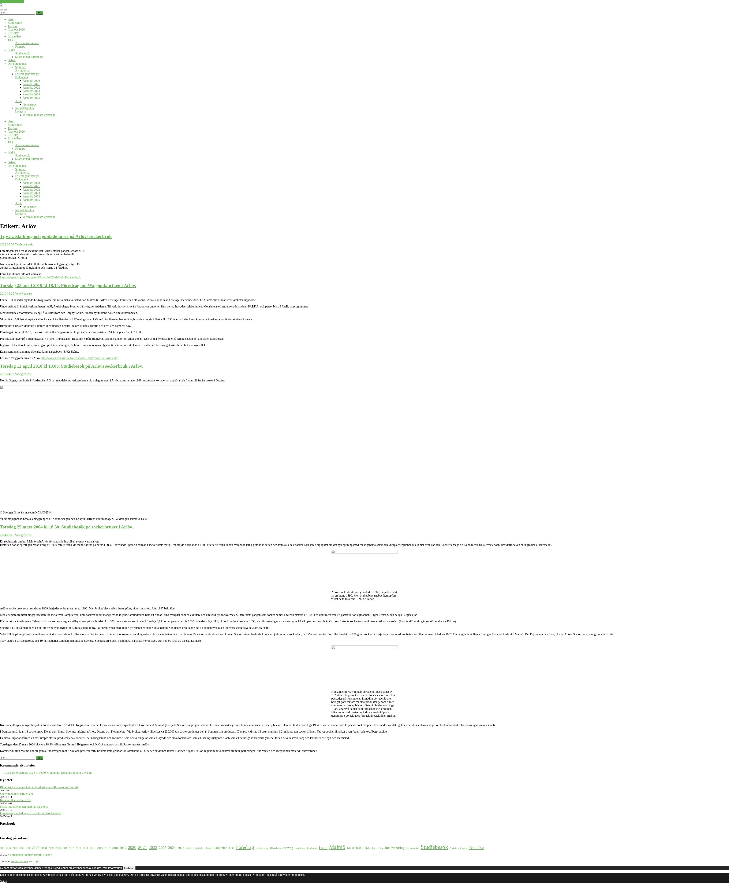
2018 (115, 847)
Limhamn (312, 848)
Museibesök (355, 848)
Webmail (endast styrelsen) (39, 114)
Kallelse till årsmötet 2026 (15, 800)
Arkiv (18, 101)
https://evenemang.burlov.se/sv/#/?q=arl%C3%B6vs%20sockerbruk (40, 277)
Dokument (21, 77)
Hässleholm (275, 848)
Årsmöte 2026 (16, 29)
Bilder (11, 50)
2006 (28, 848)
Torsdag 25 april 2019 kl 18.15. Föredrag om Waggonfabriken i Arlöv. (68, 285)
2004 (15, 848)
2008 (44, 848)
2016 (100, 847)
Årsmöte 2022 (31, 87)
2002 (2, 848)
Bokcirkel (199, 847)
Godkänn (129, 868)
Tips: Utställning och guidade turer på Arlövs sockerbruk (56, 236)
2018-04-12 (7, 374)
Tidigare (12, 26)
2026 (189, 847)
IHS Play (13, 33)
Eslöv (209, 848)
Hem (10, 19)
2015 (92, 848)
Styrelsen (20, 67)
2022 (153, 847)
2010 (58, 848)
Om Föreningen (17, 63)
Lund (323, 847)
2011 (64, 848)
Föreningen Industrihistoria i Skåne (31, 854)
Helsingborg (262, 848)
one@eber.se (24, 293)
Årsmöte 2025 (31, 97)
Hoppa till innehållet (12, 1)
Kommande (15, 22)
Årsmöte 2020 (31, 80)
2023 (162, 848)
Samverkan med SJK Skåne (16, 793)
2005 (21, 848)
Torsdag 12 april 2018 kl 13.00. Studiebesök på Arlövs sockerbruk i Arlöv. (71, 366)
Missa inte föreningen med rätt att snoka (24, 806)
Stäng (3, 881)
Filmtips (20, 46)
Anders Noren (19, 861)
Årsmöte (476, 847)
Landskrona (300, 848)
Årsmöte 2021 (31, 84)
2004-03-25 (7, 535)
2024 (172, 848)
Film (231, 847)
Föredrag (245, 847)
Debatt (12, 60)
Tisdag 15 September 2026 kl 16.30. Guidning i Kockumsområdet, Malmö (47, 772)
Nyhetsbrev (30, 104)
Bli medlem (14, 36)
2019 (122, 848)
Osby (381, 848)
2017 (107, 847)
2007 (35, 848)
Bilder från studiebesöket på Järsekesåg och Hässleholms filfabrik (39, 787)
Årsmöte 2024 (31, 94)
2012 (71, 848)
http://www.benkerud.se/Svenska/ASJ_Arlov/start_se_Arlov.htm (79, 358)
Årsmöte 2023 (31, 91)
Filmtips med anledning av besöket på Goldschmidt (30, 813)
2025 (181, 848)
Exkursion (220, 848)
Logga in (20, 111)
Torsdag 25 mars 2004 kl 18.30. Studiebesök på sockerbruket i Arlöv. (66, 526)
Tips (10, 39)
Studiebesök (22, 53)
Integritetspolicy (24, 108)
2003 (8, 848)
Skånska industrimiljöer (29, 56)
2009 (51, 848)
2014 (85, 848)
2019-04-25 (7, 293)
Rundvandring (394, 848)
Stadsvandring (412, 848)
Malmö (337, 847)
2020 (132, 847)
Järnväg (287, 848)
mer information (112, 867)
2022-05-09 (7, 244)
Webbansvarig (24, 244)
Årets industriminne (27, 43)
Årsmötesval (22, 70)
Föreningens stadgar (27, 73)
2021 (142, 847)
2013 (78, 848)
